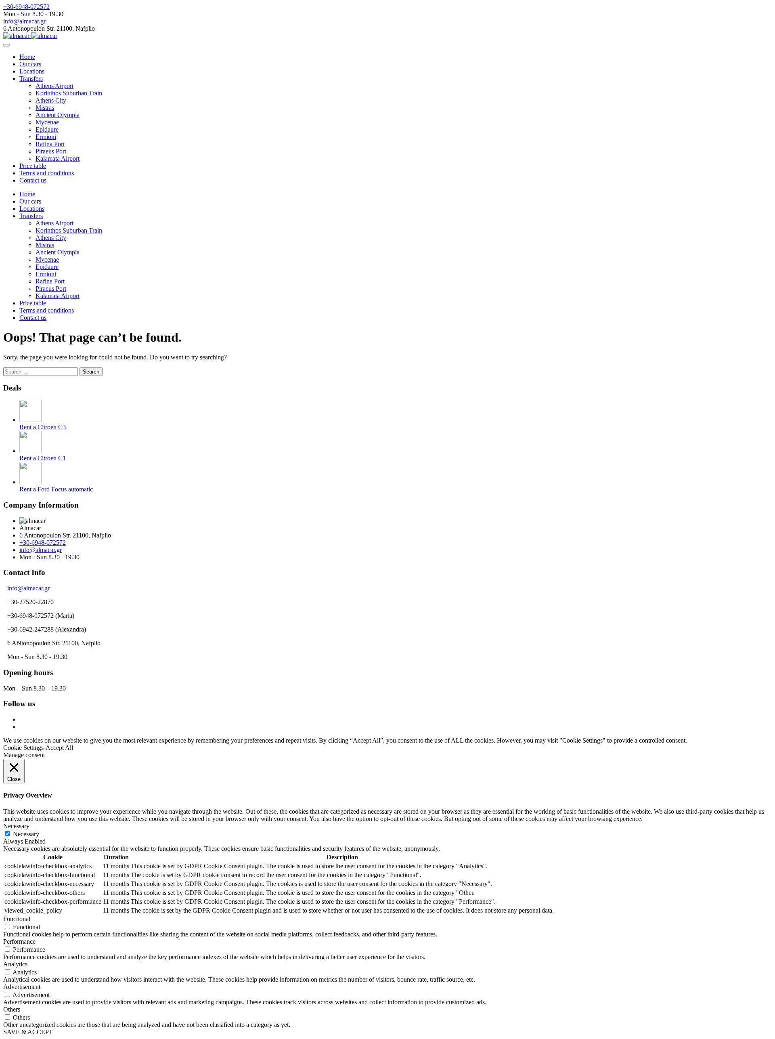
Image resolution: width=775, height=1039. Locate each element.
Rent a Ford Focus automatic (56, 489)
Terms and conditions (46, 173)
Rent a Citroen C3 (42, 427)
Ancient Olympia (58, 114)
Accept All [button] (59, 747)
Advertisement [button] (21, 986)
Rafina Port (50, 144)
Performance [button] (19, 941)
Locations (31, 71)
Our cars (30, 64)
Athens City (51, 100)
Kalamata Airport (58, 158)
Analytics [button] (15, 964)
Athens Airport (54, 85)
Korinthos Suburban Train (69, 93)
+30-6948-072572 (26, 6)
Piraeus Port (51, 151)
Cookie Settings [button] (23, 747)
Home (27, 56)
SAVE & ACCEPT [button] (28, 1032)
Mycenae (47, 122)
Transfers (31, 78)
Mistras (45, 107)
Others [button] (11, 1009)
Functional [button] (16, 918)
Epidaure (47, 129)
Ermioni (46, 136)
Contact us (32, 180)
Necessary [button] (16, 826)
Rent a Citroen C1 (42, 458)
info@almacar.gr (24, 21)
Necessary (26, 834)
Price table (32, 165)
